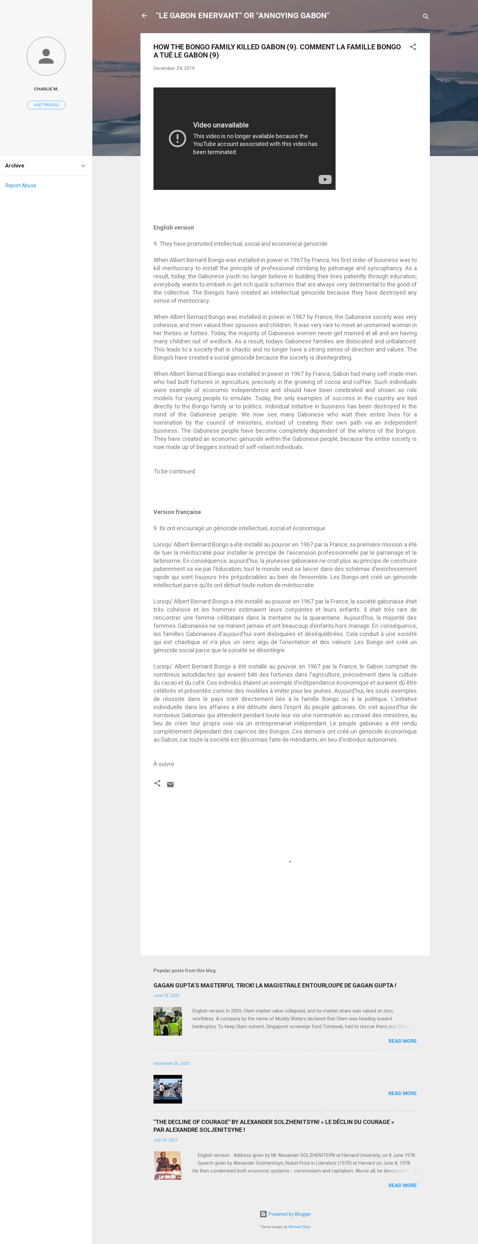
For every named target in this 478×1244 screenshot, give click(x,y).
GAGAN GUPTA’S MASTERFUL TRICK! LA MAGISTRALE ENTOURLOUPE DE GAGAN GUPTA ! (274, 985)
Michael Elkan (299, 1227)
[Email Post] (170, 787)
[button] (413, 48)
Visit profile (46, 105)
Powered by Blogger (289, 1214)
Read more (403, 1041)
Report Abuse (20, 185)
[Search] (426, 18)
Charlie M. (46, 88)
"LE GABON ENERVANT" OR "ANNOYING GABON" (242, 15)
